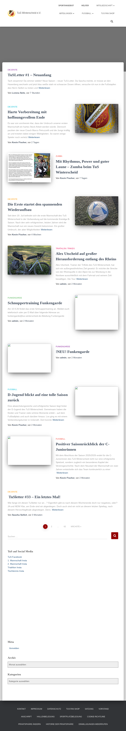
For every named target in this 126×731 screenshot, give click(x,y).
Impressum (36, 709)
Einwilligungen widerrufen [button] (93, 724)
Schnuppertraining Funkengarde (35, 303)
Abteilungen (66, 13)
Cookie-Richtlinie (96, 717)
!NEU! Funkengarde (72, 352)
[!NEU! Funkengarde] (29, 358)
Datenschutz (54, 709)
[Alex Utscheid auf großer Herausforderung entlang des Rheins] (29, 260)
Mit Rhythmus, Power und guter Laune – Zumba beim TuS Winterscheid (82, 166)
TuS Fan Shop (107, 13)
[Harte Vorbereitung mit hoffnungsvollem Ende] (96, 118)
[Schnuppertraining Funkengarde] (96, 312)
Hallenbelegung (46, 717)
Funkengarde (15, 298)
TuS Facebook (15, 557)
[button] (113, 5)
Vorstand (104, 709)
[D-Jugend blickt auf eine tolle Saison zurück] (96, 401)
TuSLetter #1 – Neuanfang (29, 75)
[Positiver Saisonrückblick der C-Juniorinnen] (29, 450)
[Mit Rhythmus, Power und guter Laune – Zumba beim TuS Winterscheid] (29, 167)
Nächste (75, 526)
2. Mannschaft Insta (17, 564)
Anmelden (14, 648)
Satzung (89, 709)
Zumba (59, 156)
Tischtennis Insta (16, 571)
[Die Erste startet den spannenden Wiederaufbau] (96, 210)
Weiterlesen (44, 88)
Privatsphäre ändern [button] (29, 724)
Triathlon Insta (15, 567)
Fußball (12, 389)
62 (65, 526)
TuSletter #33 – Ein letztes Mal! (34, 497)
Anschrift (26, 717)
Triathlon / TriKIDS (65, 248)
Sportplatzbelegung (71, 717)
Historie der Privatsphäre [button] (59, 724)
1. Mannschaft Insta (17, 560)
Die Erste (12, 70)
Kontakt (21, 709)
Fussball (87, 13)
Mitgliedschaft (104, 5)
